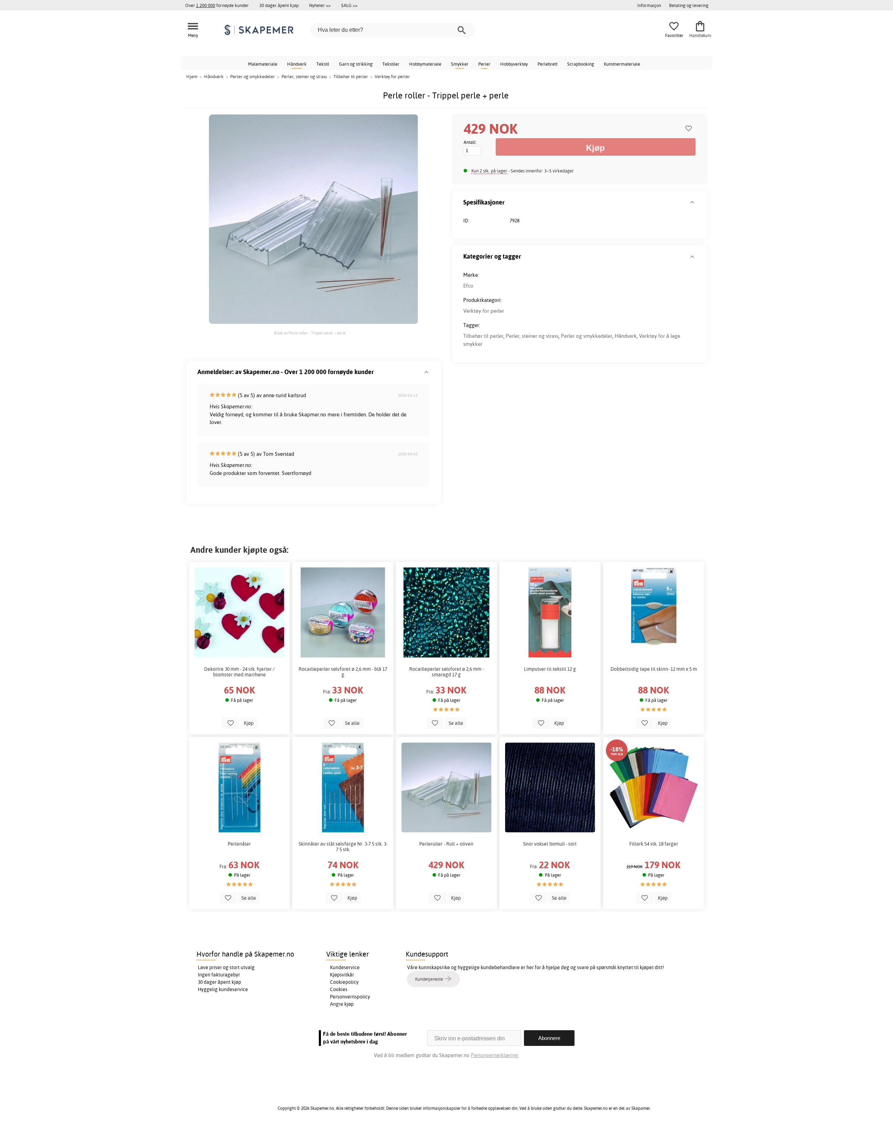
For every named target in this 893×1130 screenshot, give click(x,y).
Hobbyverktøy (514, 64)
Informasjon (649, 5)
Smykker (459, 64)
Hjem (191, 76)
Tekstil (322, 64)
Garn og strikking (356, 64)
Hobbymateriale (425, 64)
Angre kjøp (342, 1004)
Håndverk (297, 64)
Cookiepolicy (344, 982)
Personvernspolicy (350, 997)
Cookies (338, 989)
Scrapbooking (580, 64)
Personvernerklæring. (495, 1055)
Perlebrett (547, 64)
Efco (468, 285)
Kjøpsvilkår (342, 975)
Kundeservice (345, 967)
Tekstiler (390, 64)
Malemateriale (262, 64)
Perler (484, 64)
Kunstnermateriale (622, 64)
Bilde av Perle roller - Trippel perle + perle (310, 332)
